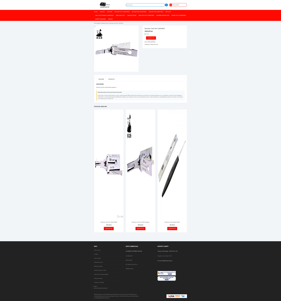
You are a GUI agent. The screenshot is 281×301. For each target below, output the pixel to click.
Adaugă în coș (151, 37)
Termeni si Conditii (99, 282)
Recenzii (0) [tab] (111, 79)
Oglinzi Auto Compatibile (178, 15)
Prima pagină (97, 23)
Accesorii (109, 11)
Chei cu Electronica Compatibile (104, 15)
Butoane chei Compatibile (139, 11)
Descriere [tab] (101, 79)
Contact (110, 19)
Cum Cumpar (97, 258)
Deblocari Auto (120, 15)
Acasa (96, 11)
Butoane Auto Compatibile (122, 11)
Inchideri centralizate (162, 15)
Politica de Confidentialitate (101, 274)
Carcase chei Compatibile (156, 11)
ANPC (95, 286)
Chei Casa (168, 11)
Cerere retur (97, 250)
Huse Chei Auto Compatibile (146, 15)
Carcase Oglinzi (131, 15)
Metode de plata (98, 266)
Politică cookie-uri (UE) (100, 270)
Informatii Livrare (98, 262)
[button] (94, 26)
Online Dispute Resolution (101, 288)
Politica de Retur (98, 278)
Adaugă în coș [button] (108, 228)
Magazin (102, 11)
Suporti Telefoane (100, 19)
